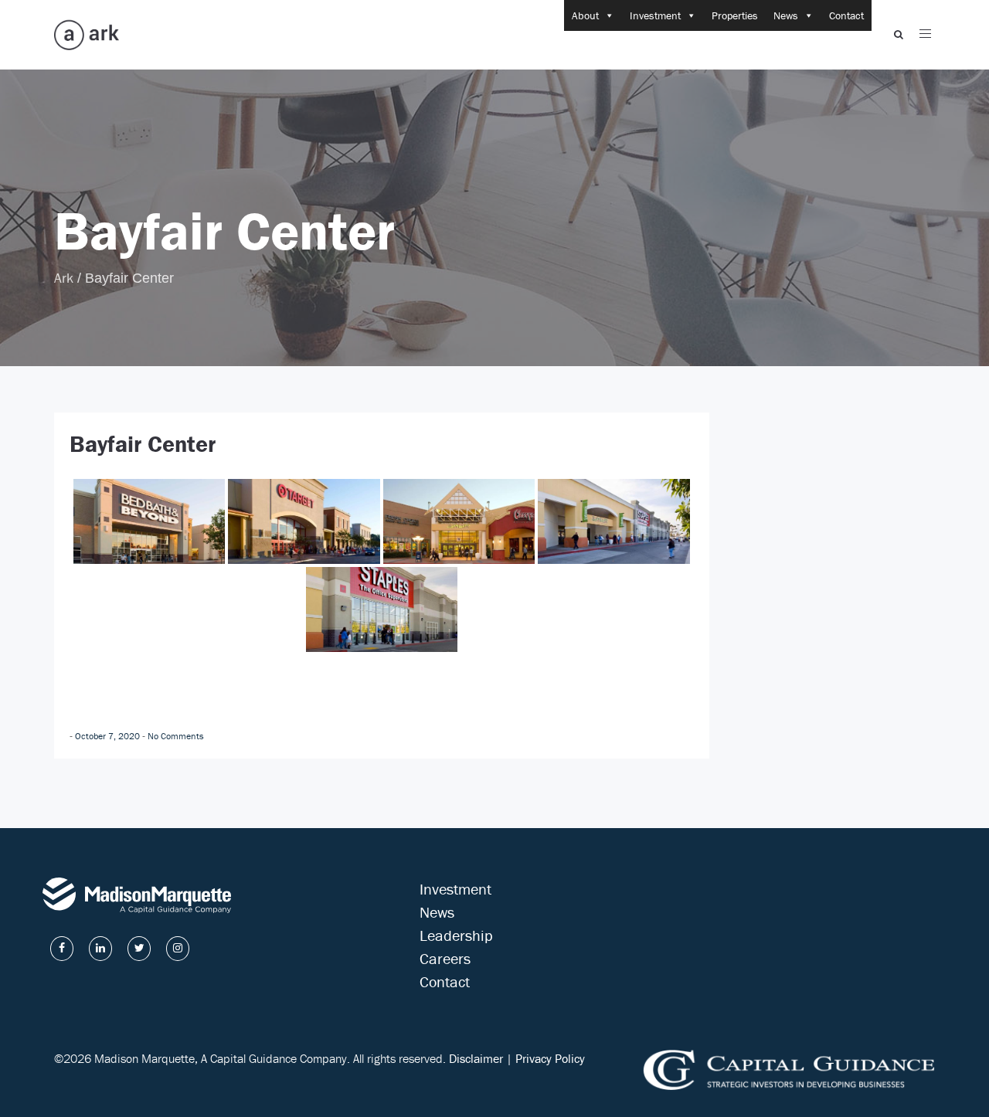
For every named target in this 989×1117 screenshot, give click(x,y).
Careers (445, 958)
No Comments (176, 736)
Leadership (456, 935)
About (585, 15)
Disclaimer (476, 1058)
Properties (735, 15)
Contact (846, 15)
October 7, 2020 (108, 736)
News (785, 15)
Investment (655, 15)
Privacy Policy (550, 1058)
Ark (63, 278)
